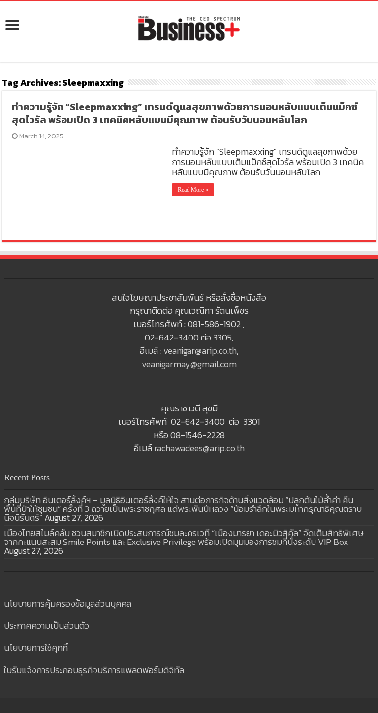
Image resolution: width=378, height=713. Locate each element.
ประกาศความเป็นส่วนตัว (46, 625)
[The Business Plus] (189, 28)
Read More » (193, 189)
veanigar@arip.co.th (200, 350)
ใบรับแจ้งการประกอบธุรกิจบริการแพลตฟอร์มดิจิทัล (94, 670)
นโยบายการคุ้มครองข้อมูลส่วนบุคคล (67, 603)
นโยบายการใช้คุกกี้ (36, 647)
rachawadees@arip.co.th (199, 448)
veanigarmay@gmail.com (189, 364)
